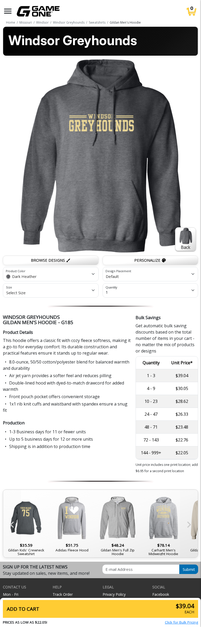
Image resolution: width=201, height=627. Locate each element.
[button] (8, 11)
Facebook (160, 594)
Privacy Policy (114, 594)
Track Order (63, 594)
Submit (189, 569)
